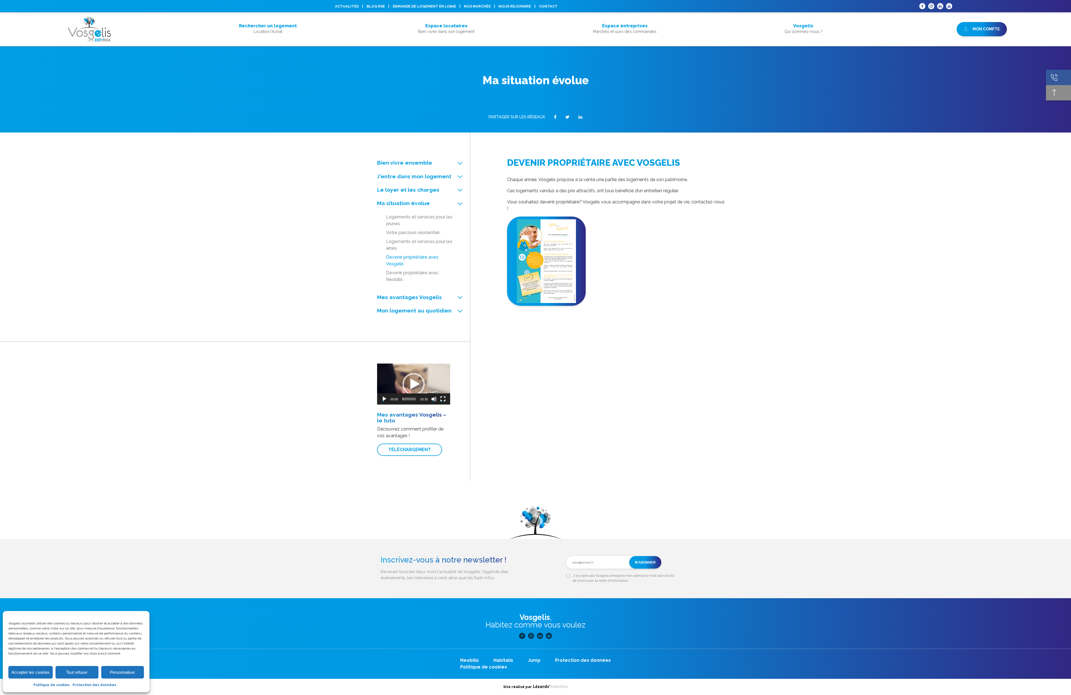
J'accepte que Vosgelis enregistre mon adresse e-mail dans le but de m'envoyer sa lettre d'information (623, 578)
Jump (534, 660)
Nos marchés (477, 6)
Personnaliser (122, 672)
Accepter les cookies (30, 672)
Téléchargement (409, 449)
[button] (413, 384)
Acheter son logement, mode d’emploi (267, 38)
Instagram (931, 6)
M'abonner (645, 562)
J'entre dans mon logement (414, 176)
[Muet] (434, 399)
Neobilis (469, 660)
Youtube (949, 6)
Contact (548, 6)
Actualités (347, 6)
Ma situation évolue (403, 203)
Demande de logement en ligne (424, 6)
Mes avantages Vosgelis (409, 297)
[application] (413, 384)
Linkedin (940, 6)
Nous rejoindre (514, 6)
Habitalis (503, 660)
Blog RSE (375, 6)
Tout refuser (77, 672)
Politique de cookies (51, 685)
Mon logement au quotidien (414, 310)
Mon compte (986, 29)
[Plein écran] (443, 399)
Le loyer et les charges (408, 190)
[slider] (409, 399)
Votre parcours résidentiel (413, 232)
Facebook (922, 6)
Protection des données (94, 685)
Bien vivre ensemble (404, 163)
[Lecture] (384, 399)
